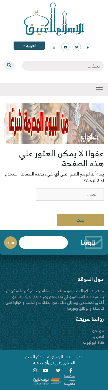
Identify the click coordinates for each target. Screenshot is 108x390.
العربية (31, 45)
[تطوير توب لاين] (54, 379)
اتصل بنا (98, 336)
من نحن (98, 330)
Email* (43, 240)
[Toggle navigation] (99, 90)
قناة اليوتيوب (93, 342)
